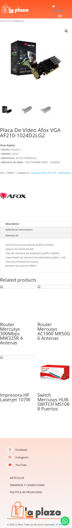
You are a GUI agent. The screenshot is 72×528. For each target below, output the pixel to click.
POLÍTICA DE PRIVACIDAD (26, 492)
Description (12, 223)
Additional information (19, 229)
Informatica (64, 172)
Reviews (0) (11, 235)
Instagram (21, 457)
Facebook (21, 449)
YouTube (21, 465)
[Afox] (13, 196)
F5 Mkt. (59, 524)
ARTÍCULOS (17, 478)
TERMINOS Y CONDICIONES (27, 485)
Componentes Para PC (43, 172)
